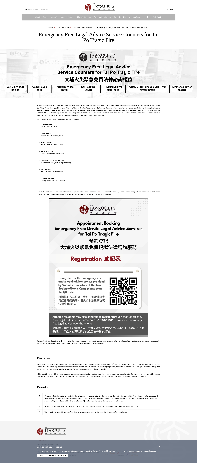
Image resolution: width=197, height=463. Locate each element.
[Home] (110, 7)
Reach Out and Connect (102, 17)
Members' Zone (134, 17)
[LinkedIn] (158, 17)
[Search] (148, 17)
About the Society (41, 17)
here (99, 192)
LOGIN (171, 10)
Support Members (67, 17)
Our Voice (54, 17)
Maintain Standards (84, 17)
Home (50, 28)
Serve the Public (120, 17)
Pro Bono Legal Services (83, 28)
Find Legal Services (31, 10)
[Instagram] (155, 17)
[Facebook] (153, 17)
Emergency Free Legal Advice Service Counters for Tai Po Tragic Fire (122, 28)
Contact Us (44, 10)
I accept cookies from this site (52, 455)
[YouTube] (160, 17)
